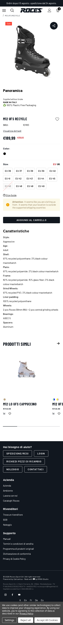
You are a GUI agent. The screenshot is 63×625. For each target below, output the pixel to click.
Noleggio (12, 469)
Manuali (7, 538)
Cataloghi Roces (11, 500)
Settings (9, 620)
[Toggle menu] (4, 10)
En (25, 600)
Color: (6, 148)
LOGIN (41, 453)
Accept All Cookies (47, 620)
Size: (31, 164)
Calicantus (18, 579)
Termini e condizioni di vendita (18, 543)
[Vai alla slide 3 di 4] (38, 426)
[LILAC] (57, 399)
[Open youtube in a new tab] (19, 594)
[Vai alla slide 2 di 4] (24, 426)
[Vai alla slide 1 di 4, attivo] (10, 426)
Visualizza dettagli (12, 131)
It (20, 600)
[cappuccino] (4, 399)
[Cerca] (12, 10)
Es (42, 600)
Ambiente (8, 490)
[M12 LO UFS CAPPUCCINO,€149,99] (26, 371)
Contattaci (36, 469)
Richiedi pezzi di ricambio (23, 461)
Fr (31, 600)
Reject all (25, 620)
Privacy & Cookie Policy (14, 558)
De (36, 600)
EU (54, 164)
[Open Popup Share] (54, 26)
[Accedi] (49, 10)
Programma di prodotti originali (18, 548)
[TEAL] (53, 399)
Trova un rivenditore (13, 514)
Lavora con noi (10, 495)
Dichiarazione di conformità (17, 553)
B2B (5, 519)
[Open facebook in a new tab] (12, 594)
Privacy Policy (26, 613)
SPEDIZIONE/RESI (17, 453)
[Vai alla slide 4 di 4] (53, 426)
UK (58, 164)
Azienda (7, 485)
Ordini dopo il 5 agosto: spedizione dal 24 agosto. (31, 3)
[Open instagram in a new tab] (5, 594)
